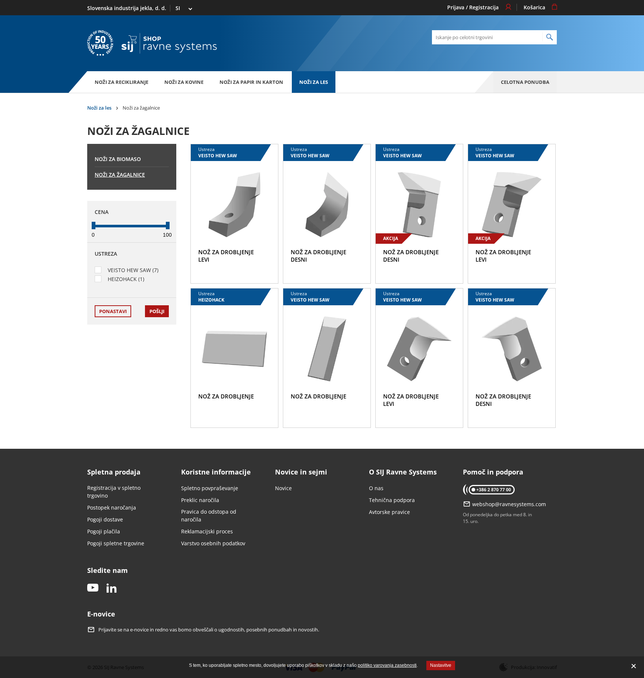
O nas (376, 488)
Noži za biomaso (118, 159)
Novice (283, 488)
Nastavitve (440, 665)
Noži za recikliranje (121, 82)
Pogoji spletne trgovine (115, 543)
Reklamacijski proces (207, 531)
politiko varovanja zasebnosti (387, 665)
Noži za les (313, 82)
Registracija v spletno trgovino (114, 491)
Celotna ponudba (525, 82)
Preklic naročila (200, 500)
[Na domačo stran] (169, 43)
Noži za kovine (183, 82)
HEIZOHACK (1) (126, 279)
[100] (168, 225)
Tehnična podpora (392, 500)
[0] (93, 225)
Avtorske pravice (389, 511)
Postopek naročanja (111, 507)
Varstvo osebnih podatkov (213, 543)
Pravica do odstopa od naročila (208, 515)
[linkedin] (111, 588)
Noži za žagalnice (120, 174)
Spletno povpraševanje (209, 488)
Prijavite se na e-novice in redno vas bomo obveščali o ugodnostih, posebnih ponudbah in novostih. (208, 629)
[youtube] (92, 588)
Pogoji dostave (105, 519)
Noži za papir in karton (251, 82)
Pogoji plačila (103, 531)
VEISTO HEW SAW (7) (133, 270)
